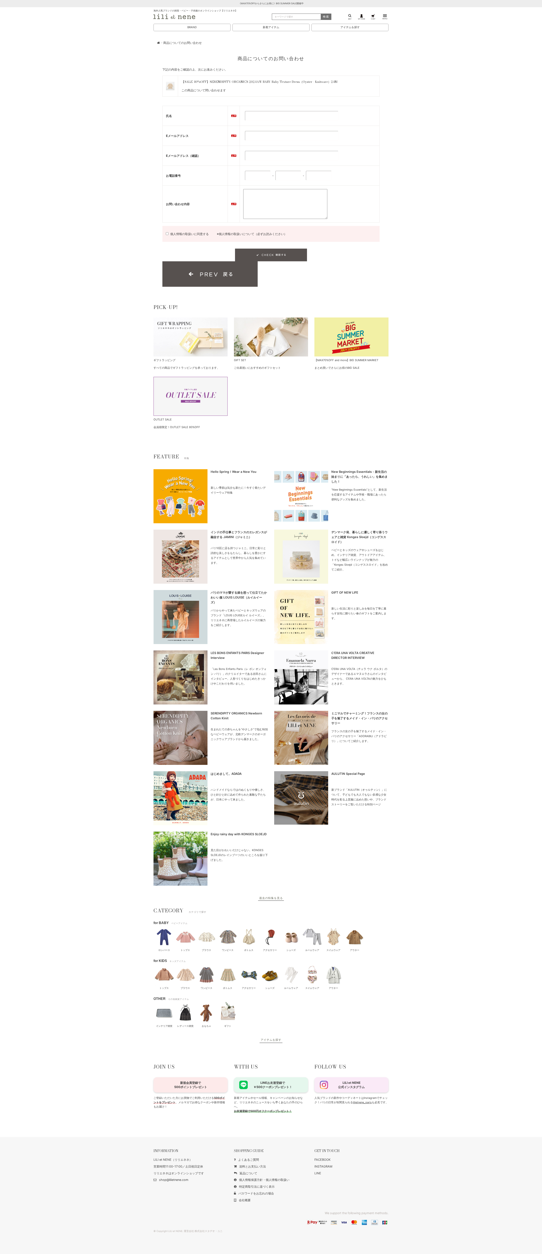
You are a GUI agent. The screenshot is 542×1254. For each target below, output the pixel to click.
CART (373, 19)
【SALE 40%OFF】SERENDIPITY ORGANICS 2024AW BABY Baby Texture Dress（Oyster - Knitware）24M (259, 81)
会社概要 (245, 1200)
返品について (248, 1173)
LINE (317, 1173)
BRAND (192, 27)
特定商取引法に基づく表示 (257, 1186)
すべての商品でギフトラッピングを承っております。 (186, 367)
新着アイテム (271, 27)
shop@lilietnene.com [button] (173, 1180)
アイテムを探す (350, 27)
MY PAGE (361, 19)
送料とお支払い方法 (252, 1166)
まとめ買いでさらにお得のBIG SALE (336, 367)
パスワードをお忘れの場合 (256, 1193)
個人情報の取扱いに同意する (189, 234)
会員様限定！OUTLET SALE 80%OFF (176, 427)
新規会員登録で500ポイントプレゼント (190, 1085)
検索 (326, 16)
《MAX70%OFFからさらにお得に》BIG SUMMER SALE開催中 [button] (271, 3)
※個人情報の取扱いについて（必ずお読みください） (252, 234)
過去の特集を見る (271, 898)
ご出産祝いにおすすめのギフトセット (257, 367)
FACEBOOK (322, 1159)
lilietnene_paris (362, 1102)
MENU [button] (384, 19)
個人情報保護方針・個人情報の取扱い (264, 1180)
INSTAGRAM (323, 1166)
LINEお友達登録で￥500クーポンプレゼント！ (272, 1085)
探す (350, 19)
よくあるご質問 (248, 1159)
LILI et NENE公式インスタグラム (351, 1085)
